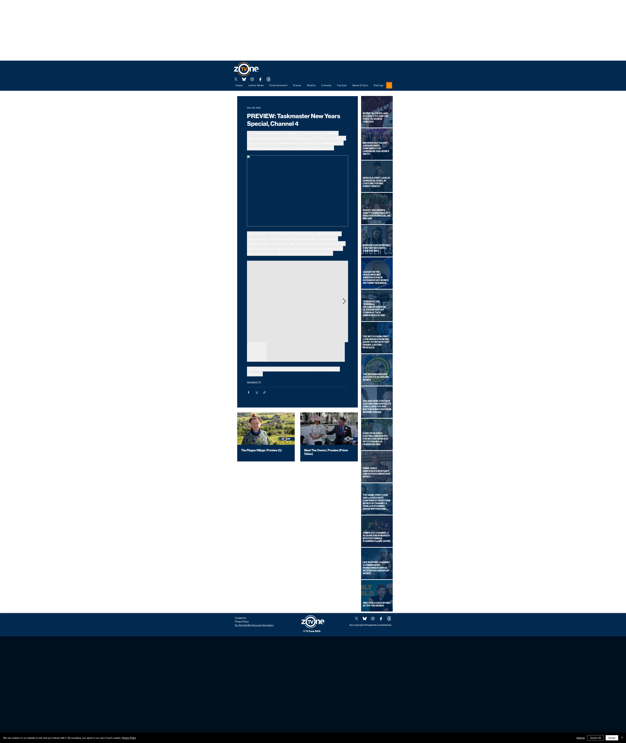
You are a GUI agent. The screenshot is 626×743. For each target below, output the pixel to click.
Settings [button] (580, 737)
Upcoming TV (254, 382)
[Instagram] (252, 79)
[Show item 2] (276, 352)
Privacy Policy (129, 737)
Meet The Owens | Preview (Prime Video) (326, 452)
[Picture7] (260, 79)
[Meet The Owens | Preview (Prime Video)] (329, 428)
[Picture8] (244, 79)
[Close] (622, 737)
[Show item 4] (315, 352)
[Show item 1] (257, 352)
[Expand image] (297, 301)
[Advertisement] (59, 7)
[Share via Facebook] (248, 392)
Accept (611, 737)
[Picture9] (268, 79)
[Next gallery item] (344, 301)
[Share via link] (264, 392)
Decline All (595, 737)
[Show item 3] (296, 352)
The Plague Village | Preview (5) (261, 450)
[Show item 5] (335, 352)
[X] (236, 79)
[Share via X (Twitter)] (256, 392)
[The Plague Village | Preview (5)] (266, 428)
